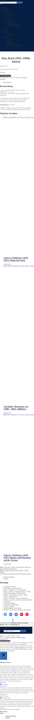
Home (5, 8)
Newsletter (10, 21)
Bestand (6, 11)
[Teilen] (4, 711)
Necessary (5, 684)
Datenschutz (10, 23)
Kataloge (6, 9)
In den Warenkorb (5, 75)
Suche (5, 629)
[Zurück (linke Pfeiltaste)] (0, 713)
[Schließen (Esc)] (6, 711)
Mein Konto (7, 13)
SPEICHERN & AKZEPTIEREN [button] (10, 709)
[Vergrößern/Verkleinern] (0, 711)
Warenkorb (10, 14)
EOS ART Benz (3, 0)
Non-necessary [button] (4, 696)
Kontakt (6, 18)
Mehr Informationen (20, 647)
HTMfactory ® (15, 624)
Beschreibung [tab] (8, 82)
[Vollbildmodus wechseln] (2, 711)
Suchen (20, 2)
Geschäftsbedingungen (13, 26)
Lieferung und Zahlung (14, 24)
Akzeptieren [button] (10, 651)
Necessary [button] (3, 682)
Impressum (10, 19)
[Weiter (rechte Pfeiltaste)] (2, 713)
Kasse (9, 16)
